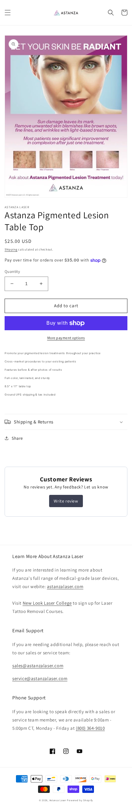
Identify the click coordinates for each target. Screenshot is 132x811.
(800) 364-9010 (90, 728)
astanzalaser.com (65, 586)
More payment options (66, 337)
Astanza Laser (57, 800)
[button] (7, 12)
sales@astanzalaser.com (37, 665)
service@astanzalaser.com (39, 678)
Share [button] (17, 438)
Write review (66, 501)
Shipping (11, 249)
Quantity (12, 271)
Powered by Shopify (80, 800)
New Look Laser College (47, 603)
